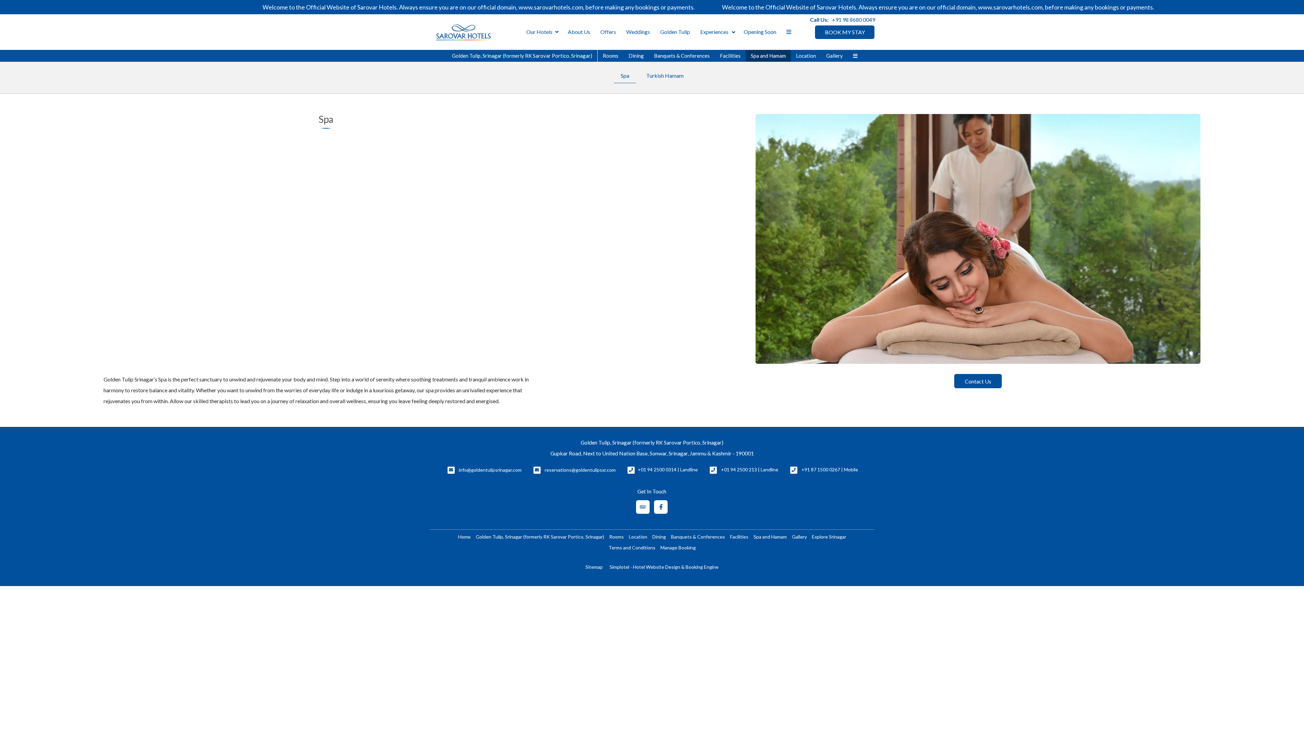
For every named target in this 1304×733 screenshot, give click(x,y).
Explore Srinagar (829, 537)
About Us (579, 32)
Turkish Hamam (665, 75)
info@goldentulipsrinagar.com (490, 470)
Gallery (834, 56)
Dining (636, 56)
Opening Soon (760, 32)
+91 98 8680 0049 (853, 19)
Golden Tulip (675, 32)
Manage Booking (678, 547)
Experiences (714, 32)
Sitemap (594, 567)
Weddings (638, 32)
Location (806, 56)
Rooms (610, 56)
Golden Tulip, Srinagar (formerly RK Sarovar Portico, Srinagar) (522, 56)
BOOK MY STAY (845, 32)
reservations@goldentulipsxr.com (580, 470)
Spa (625, 75)
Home (464, 537)
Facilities (730, 56)
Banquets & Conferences (682, 56)
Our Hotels (539, 32)
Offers (608, 32)
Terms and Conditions (632, 547)
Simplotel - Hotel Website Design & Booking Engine (664, 567)
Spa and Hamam (768, 56)
